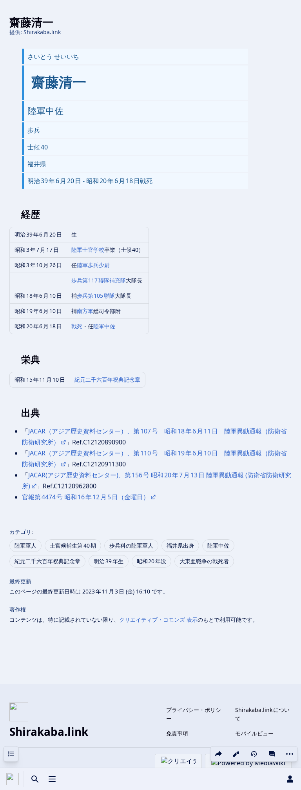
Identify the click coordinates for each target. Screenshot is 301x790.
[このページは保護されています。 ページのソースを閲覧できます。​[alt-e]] (236, 754)
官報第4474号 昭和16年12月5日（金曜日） (85, 497)
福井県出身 (180, 545)
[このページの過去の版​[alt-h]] (254, 754)
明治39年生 (108, 561)
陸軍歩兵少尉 (93, 265)
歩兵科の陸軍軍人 (131, 545)
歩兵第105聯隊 (96, 295)
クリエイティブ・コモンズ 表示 (158, 619)
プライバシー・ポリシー (193, 714)
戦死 (76, 326)
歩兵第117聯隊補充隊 (98, 280)
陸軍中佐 (104, 326)
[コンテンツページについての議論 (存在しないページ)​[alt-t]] (272, 754)
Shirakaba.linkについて (262, 714)
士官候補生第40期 (73, 545)
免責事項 (177, 733)
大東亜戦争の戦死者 (204, 561)
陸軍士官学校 (87, 249)
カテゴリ (20, 531)
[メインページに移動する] (12, 779)
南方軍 (85, 311)
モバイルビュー (254, 733)
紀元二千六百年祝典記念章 (107, 379)
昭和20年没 (152, 561)
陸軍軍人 (25, 545)
